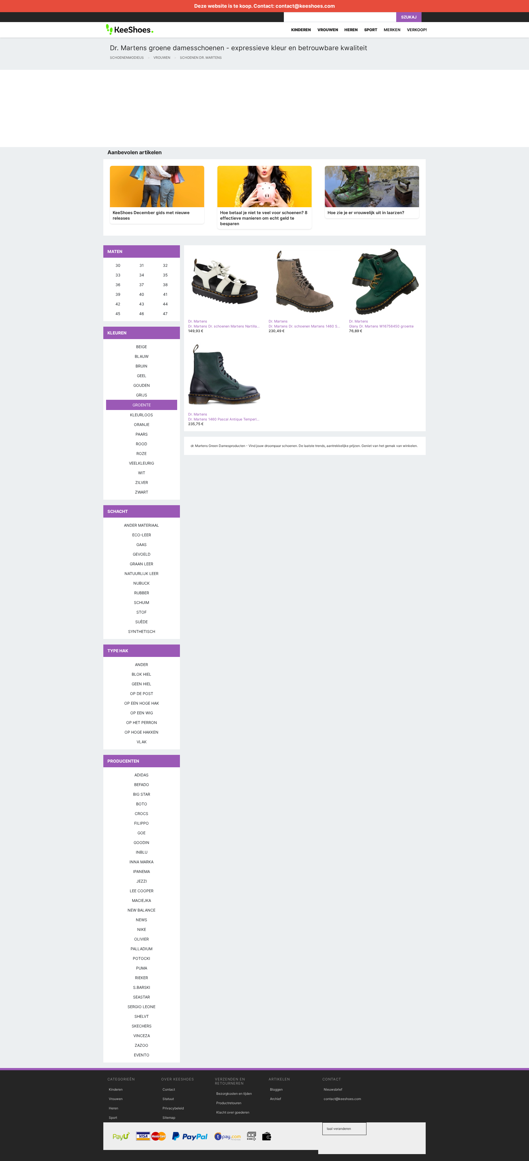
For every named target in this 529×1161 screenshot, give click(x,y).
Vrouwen (116, 1099)
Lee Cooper (141, 890)
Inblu (141, 852)
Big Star (141, 794)
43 (141, 304)
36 (117, 284)
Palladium (141, 948)
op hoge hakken (141, 732)
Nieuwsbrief (333, 1089)
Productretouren (228, 1103)
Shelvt (141, 1016)
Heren (113, 1108)
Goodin (141, 842)
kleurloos (141, 414)
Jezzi (141, 881)
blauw (142, 356)
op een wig (141, 712)
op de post (141, 693)
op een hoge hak (141, 703)
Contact (169, 1089)
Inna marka (141, 861)
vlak (142, 741)
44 (165, 304)
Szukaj (409, 17)
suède (141, 621)
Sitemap (169, 1117)
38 (165, 284)
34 (141, 275)
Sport (113, 1117)
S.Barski (141, 987)
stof (141, 612)
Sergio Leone (141, 1006)
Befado (141, 784)
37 (141, 284)
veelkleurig (141, 463)
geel (141, 375)
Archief (275, 1099)
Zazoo (141, 1045)
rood (141, 443)
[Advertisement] (165, 108)
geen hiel (141, 683)
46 (141, 313)
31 (141, 265)
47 (165, 313)
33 (117, 275)
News (141, 919)
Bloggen (276, 1089)
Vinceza (141, 1035)
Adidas (141, 775)
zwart (141, 492)
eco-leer (141, 534)
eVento (141, 1055)
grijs (141, 395)
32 (165, 265)
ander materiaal (141, 525)
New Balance (141, 910)
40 (141, 294)
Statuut (168, 1099)
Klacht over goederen (232, 1112)
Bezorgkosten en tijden (234, 1093)
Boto (141, 803)
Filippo (141, 823)
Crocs (141, 813)
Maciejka (141, 900)
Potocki (141, 958)
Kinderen (116, 1089)
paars (142, 434)
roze (141, 453)
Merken (392, 29)
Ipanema (141, 871)
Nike (141, 929)
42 (117, 304)
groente (142, 405)
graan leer (141, 563)
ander (141, 664)
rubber (141, 592)
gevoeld (141, 554)
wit (141, 472)
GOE (141, 832)
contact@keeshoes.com (305, 6)
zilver (141, 482)
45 (117, 313)
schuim (141, 602)
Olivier (141, 939)
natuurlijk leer (141, 573)
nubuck (141, 583)
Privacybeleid (173, 1108)
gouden (141, 385)
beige (141, 346)
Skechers (142, 1026)
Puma (141, 968)
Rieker (141, 977)
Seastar (141, 997)
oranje (141, 424)
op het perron (141, 722)
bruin (141, 366)
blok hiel (141, 674)
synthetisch (141, 631)
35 (165, 275)
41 (165, 294)
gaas (141, 544)
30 (117, 265)
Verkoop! (417, 29)
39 (117, 294)
